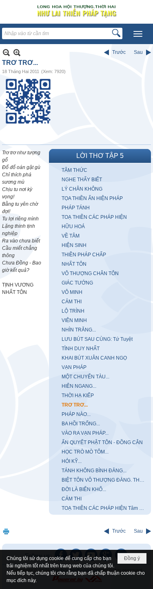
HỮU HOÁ (73, 226)
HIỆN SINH (74, 245)
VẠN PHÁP (74, 367)
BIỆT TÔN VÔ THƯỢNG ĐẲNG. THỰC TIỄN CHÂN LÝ (105, 480)
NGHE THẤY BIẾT (82, 179)
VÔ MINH (72, 292)
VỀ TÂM (71, 236)
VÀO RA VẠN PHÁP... (85, 433)
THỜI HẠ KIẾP (78, 395)
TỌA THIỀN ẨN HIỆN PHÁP (92, 198)
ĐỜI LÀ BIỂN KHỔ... (84, 489)
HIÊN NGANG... (79, 386)
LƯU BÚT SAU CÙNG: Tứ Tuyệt (97, 339)
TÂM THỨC (74, 170)
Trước (119, 52)
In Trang (6, 531)
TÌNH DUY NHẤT (81, 348)
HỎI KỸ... (72, 461)
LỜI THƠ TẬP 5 (100, 155)
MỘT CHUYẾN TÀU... (85, 377)
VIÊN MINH (74, 320)
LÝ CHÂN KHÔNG (82, 189)
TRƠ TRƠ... (75, 405)
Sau (138, 52)
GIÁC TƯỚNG (77, 283)
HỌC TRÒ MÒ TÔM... (85, 452)
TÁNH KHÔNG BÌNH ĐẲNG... (94, 470)
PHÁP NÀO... (76, 414)
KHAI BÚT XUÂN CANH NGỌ (94, 358)
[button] (138, 34)
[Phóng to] (17, 52)
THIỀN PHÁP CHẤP (84, 255)
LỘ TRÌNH (73, 311)
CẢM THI (72, 302)
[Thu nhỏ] (6, 52)
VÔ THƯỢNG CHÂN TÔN (90, 273)
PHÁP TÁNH (76, 208)
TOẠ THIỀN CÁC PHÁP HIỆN (94, 217)
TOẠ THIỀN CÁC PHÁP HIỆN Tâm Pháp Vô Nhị (105, 508)
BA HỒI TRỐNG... (81, 424)
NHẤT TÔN (74, 264)
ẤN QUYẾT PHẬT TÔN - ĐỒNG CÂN (102, 442)
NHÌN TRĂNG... (79, 330)
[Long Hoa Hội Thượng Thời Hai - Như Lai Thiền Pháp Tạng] (76, 11)
